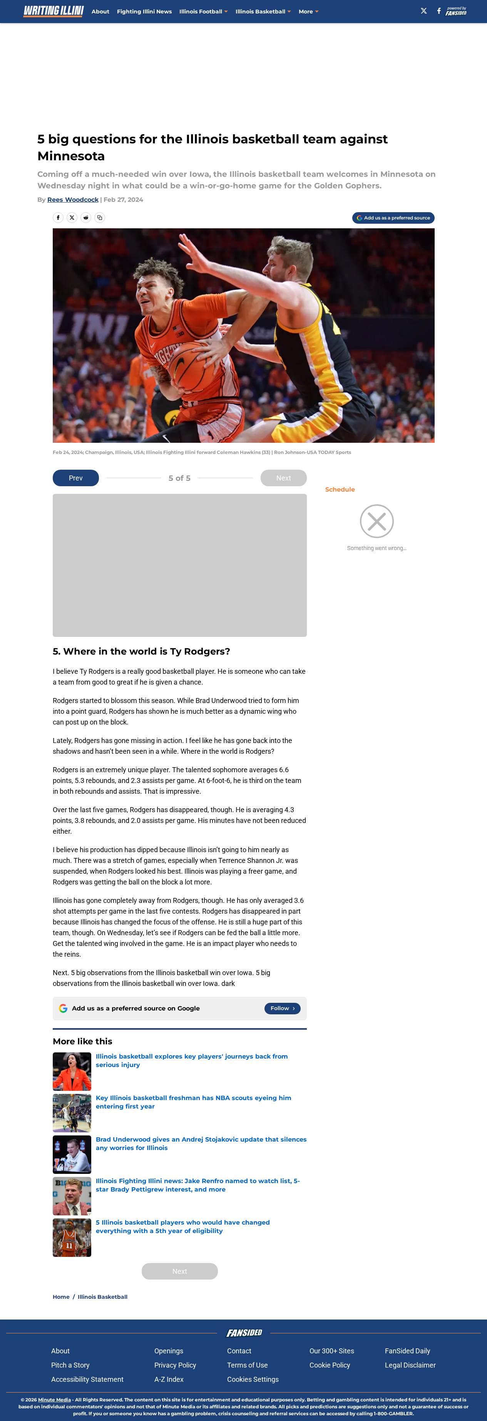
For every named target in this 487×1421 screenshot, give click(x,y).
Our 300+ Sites (332, 1351)
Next (283, 478)
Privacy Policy (175, 1365)
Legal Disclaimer (410, 1365)
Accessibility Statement (87, 1379)
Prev (76, 478)
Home (61, 1296)
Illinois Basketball (260, 11)
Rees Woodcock (73, 199)
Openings (168, 1351)
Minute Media (54, 1400)
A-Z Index (169, 1379)
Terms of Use (247, 1365)
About (100, 11)
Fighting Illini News (144, 11)
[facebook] (439, 11)
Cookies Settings (253, 1379)
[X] (424, 11)
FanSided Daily (407, 1351)
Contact (239, 1351)
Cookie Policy (330, 1365)
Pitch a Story (70, 1365)
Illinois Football (200, 11)
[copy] (99, 217)
